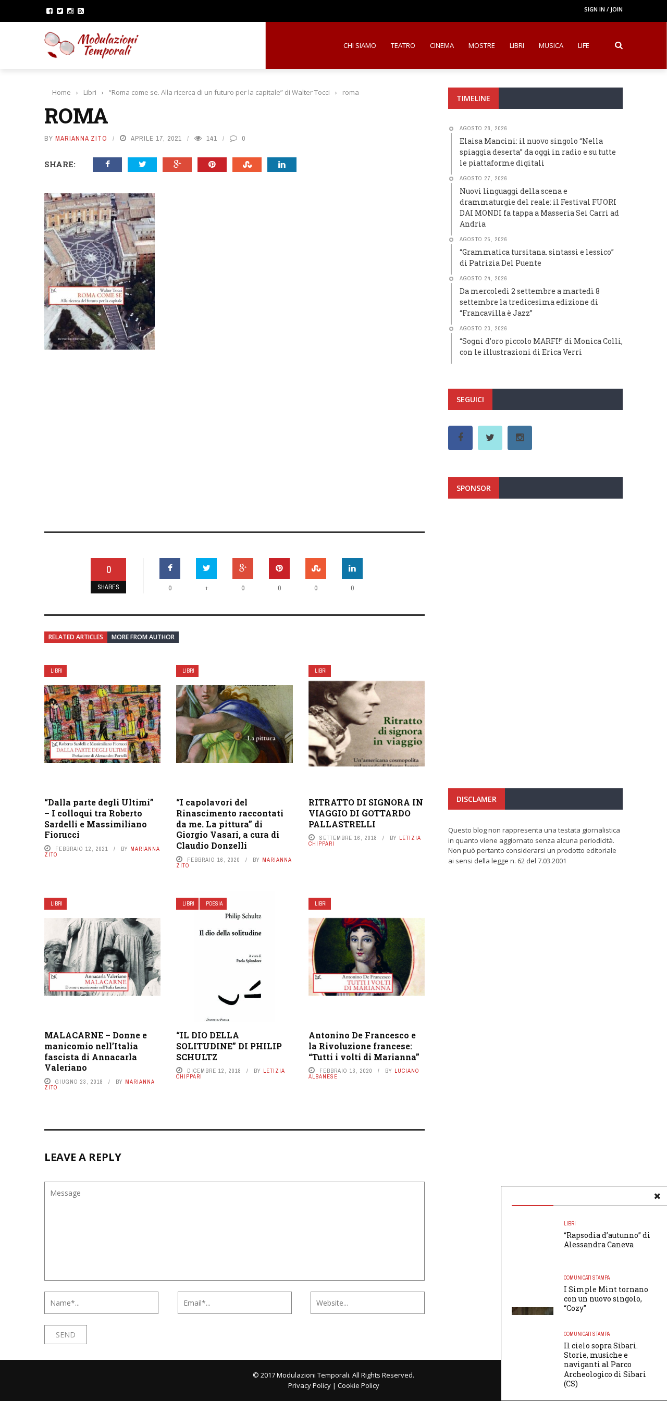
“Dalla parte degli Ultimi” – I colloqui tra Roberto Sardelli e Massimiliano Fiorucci (99, 818)
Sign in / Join (603, 9)
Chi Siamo (359, 45)
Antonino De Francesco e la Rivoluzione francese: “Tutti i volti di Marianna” (363, 1046)
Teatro (403, 45)
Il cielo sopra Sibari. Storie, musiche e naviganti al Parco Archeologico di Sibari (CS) (605, 1364)
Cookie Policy (358, 1385)
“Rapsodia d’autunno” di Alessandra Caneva (607, 1239)
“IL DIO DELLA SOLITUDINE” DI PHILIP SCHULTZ (229, 1046)
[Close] (657, 1196)
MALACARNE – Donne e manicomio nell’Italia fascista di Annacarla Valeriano (95, 1051)
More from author (143, 637)
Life (583, 45)
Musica (551, 45)
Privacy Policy (309, 1385)
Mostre (481, 45)
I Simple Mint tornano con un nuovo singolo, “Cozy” (606, 1298)
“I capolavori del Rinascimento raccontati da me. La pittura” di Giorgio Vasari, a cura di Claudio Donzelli (229, 824)
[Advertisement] (234, 433)
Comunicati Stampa (587, 1277)
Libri (517, 45)
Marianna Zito (81, 138)
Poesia (214, 903)
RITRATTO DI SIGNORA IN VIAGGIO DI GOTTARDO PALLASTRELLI (365, 813)
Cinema (442, 45)
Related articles (75, 637)
